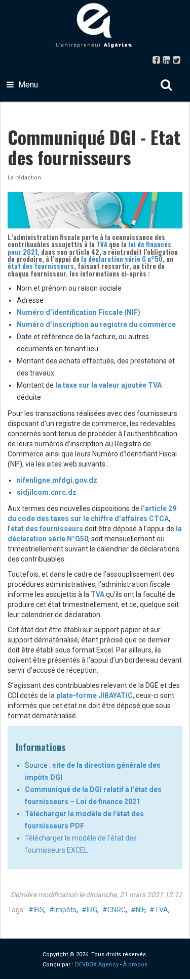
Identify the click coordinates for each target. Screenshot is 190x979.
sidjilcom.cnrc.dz (47, 492)
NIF (140, 910)
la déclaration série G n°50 (122, 259)
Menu (27, 84)
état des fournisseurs (41, 266)
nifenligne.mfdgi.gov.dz (57, 480)
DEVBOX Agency (97, 964)
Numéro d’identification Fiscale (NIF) (78, 312)
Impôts (65, 910)
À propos (135, 964)
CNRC (116, 910)
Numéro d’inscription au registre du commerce (96, 324)
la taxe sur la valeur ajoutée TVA (108, 385)
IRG (92, 910)
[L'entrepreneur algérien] (95, 25)
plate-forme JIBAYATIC (94, 695)
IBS (38, 910)
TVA (101, 244)
